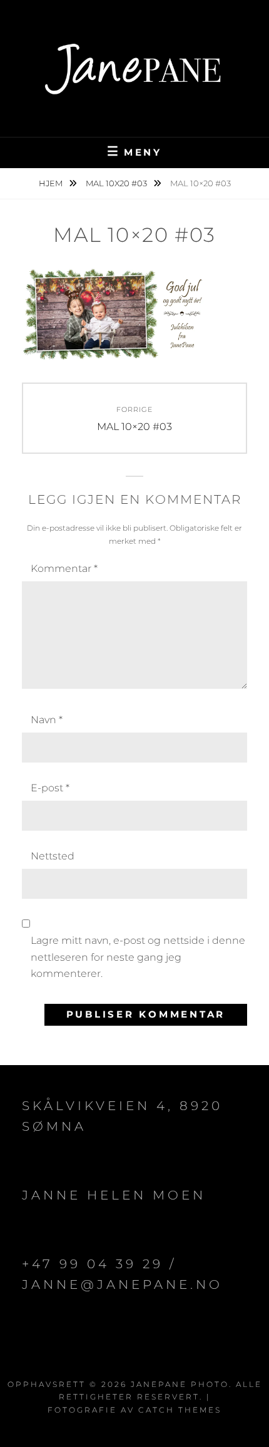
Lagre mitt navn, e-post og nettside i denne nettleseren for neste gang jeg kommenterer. (138, 956)
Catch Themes (179, 1409)
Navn (47, 720)
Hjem (51, 183)
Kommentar (64, 568)
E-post (50, 788)
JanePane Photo (180, 1384)
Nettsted (52, 856)
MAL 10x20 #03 (117, 183)
